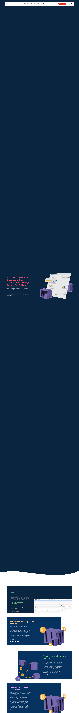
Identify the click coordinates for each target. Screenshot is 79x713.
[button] (26, 3)
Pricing (35, 3)
